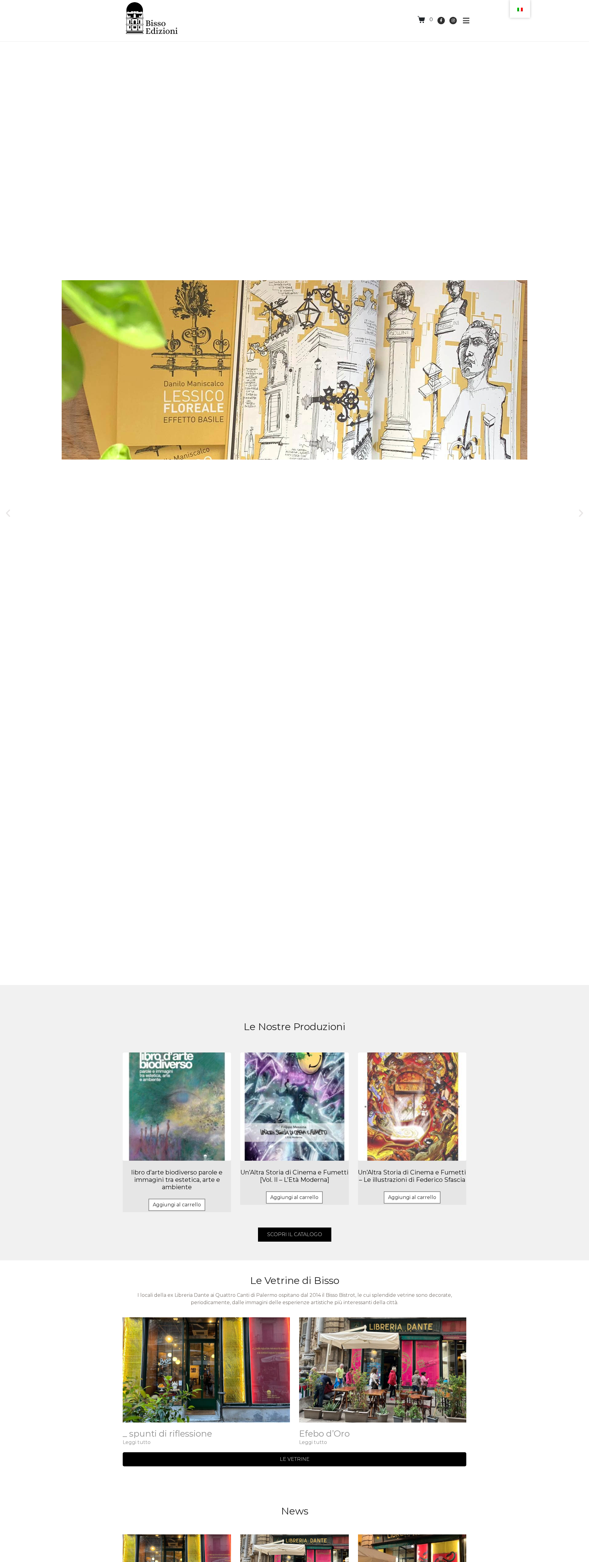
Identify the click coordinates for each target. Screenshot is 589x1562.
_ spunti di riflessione (167, 1433)
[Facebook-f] (441, 20)
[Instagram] (453, 20)
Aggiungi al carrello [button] (177, 1205)
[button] (8, 513)
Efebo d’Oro (324, 1433)
